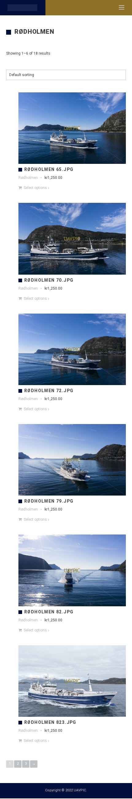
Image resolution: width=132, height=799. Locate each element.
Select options (35, 188)
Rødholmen (28, 178)
